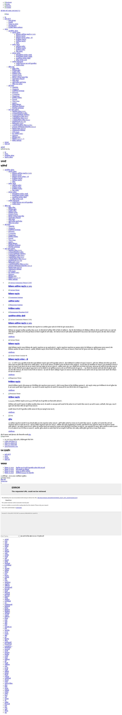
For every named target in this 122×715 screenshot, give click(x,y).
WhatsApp (4, 481)
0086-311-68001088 (11, 445)
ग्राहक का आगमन (13, 24)
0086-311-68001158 (11, 443)
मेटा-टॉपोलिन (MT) (17, 133)
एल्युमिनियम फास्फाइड (18, 91)
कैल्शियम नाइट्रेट (20, 36)
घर (5, 17)
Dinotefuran (15, 96)
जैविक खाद (11, 67)
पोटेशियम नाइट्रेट (21, 41)
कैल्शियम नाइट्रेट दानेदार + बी (24, 38)
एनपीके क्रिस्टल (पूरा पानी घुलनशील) (26, 63)
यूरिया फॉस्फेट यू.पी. (21, 60)
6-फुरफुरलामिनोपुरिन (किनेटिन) (20, 115)
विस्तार (13, 337)
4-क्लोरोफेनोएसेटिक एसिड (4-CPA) (22, 125)
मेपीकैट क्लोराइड (16, 140)
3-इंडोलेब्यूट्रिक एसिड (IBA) (20, 116)
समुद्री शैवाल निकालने (18, 79)
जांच (9, 337)
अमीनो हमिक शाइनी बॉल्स (19, 82)
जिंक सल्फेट (19, 51)
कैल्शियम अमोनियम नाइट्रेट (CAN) (26, 34)
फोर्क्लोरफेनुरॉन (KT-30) (19, 121)
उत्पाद (6, 29)
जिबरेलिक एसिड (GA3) (18, 111)
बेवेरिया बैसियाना (16, 104)
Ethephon (15, 135)
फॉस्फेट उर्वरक (16, 53)
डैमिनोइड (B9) (16, 137)
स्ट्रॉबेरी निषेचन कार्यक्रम (15, 27)
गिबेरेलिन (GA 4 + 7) (18, 139)
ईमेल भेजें (3, 479)
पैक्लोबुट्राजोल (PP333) (19, 128)
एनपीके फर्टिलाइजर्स (17, 62)
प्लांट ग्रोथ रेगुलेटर (13, 110)
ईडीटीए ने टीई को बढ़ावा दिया (20, 77)
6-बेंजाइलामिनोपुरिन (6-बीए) (19, 113)
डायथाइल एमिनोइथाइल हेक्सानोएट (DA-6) (24, 127)
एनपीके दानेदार (20, 65)
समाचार (7, 142)
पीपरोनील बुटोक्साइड (18, 108)
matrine (14, 103)
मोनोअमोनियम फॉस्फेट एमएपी (24, 55)
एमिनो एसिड (15, 80)
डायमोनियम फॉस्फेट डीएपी (23, 58)
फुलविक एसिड (16, 72)
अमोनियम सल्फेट (20, 46)
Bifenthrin (15, 92)
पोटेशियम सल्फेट (20, 50)
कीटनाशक (11, 86)
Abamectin (15, 89)
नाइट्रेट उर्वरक (16, 32)
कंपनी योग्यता (12, 20)
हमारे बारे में (7, 19)
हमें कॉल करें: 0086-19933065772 (10, 11)
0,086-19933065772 (11, 441)
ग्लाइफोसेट (15, 87)
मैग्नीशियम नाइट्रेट (21, 39)
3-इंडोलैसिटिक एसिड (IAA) (20, 118)
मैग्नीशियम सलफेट (21, 48)
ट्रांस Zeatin (15, 132)
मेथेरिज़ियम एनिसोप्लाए (18, 106)
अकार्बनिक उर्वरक (13, 31)
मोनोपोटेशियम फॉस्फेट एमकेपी (24, 56)
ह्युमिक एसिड (15, 68)
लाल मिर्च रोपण (12, 26)
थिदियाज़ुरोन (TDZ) (17, 123)
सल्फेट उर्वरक (16, 44)
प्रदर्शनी (10, 22)
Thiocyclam (15, 101)
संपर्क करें (7, 144)
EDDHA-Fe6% (17, 75)
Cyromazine (16, 94)
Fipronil (14, 99)
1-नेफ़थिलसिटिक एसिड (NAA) (21, 120)
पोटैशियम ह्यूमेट (16, 70)
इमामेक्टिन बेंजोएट (17, 98)
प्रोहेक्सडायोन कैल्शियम (18, 130)
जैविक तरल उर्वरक (17, 84)
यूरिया (17, 43)
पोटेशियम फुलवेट (16, 74)
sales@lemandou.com (11, 446)
